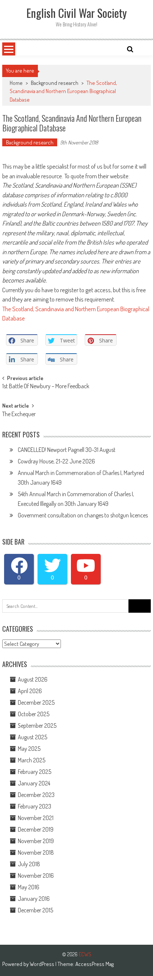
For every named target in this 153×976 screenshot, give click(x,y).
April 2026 (30, 691)
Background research (54, 82)
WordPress (42, 963)
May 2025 (29, 748)
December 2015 (35, 910)
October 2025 (33, 714)
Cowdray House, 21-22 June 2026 (56, 461)
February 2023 (34, 806)
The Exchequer (19, 415)
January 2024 (34, 783)
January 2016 (34, 898)
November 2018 (36, 852)
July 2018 (29, 864)
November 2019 (36, 841)
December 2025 (36, 702)
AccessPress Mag (94, 963)
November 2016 (36, 875)
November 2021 (35, 818)
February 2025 (34, 771)
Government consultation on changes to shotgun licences (83, 515)
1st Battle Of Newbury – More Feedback (45, 387)
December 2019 (35, 829)
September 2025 (37, 725)
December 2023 (36, 794)
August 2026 (33, 679)
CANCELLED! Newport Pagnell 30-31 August (66, 449)
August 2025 (32, 737)
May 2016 (28, 887)
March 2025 (31, 760)
